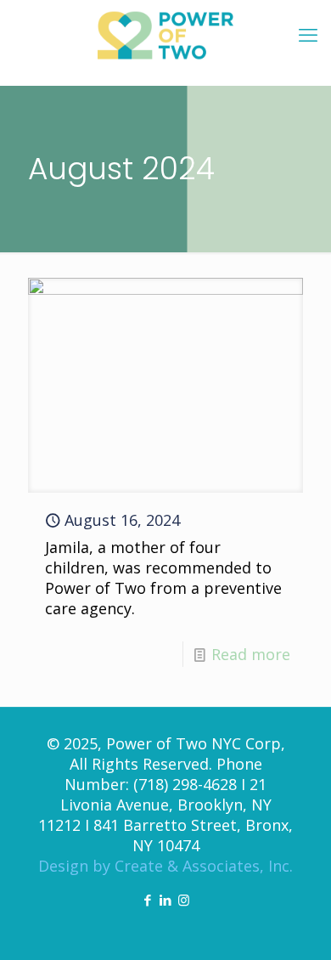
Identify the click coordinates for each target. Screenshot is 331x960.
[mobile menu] (308, 34)
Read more (250, 654)
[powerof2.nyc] (165, 33)
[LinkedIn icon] (166, 899)
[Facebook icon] (148, 899)
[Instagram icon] (183, 899)
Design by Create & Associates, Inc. (165, 866)
